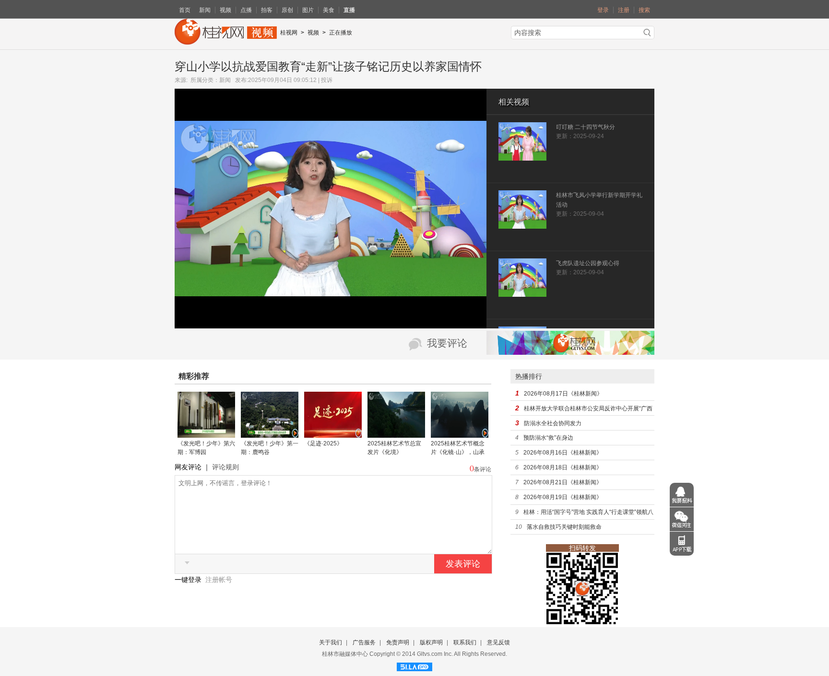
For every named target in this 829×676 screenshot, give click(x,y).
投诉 (326, 80)
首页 (184, 10)
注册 (623, 10)
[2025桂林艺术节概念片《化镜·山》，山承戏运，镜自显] (459, 434)
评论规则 (225, 467)
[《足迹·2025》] (333, 434)
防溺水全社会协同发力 (552, 423)
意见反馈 (498, 642)
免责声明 (397, 642)
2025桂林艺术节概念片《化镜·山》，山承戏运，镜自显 (458, 452)
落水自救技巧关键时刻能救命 (564, 527)
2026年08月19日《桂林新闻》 (562, 497)
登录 (603, 10)
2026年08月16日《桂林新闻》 (562, 452)
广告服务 (364, 642)
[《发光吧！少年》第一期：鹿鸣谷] (269, 434)
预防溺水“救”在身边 (548, 437)
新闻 (205, 10)
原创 (287, 10)
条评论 (482, 469)
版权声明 (431, 642)
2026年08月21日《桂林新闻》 (562, 482)
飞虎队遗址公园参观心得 (587, 263)
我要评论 (447, 343)
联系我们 (464, 642)
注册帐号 (218, 579)
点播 (246, 10)
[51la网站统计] (414, 665)
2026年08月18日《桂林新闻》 (562, 467)
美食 (328, 10)
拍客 (266, 10)
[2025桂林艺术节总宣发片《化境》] (396, 434)
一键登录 (189, 579)
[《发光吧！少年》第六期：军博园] (206, 434)
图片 (308, 10)
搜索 (644, 10)
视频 (225, 10)
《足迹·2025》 (323, 443)
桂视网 (288, 32)
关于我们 (330, 642)
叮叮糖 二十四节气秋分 (585, 127)
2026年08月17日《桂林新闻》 (563, 393)
